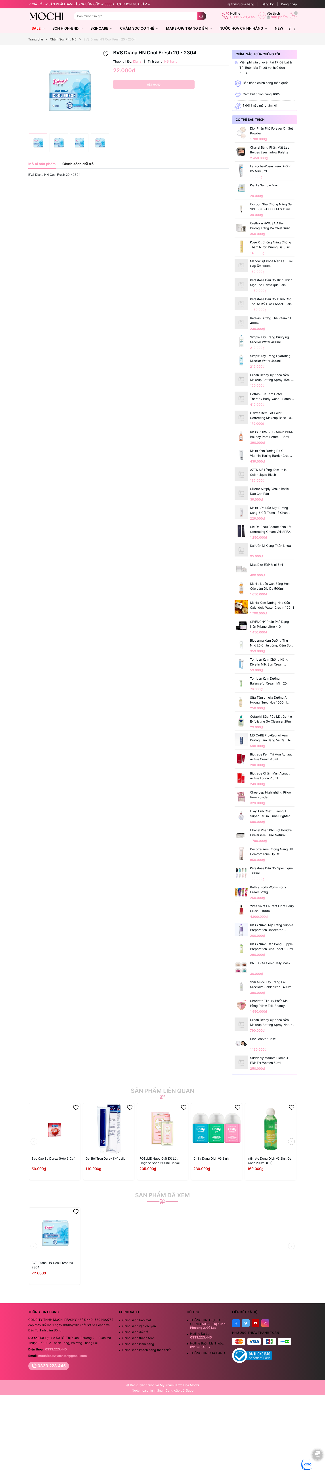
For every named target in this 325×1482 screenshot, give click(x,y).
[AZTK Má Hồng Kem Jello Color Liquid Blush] (241, 474)
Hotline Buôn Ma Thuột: (207, 1345)
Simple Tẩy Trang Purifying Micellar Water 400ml (269, 339)
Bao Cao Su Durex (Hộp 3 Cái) (53, 1158)
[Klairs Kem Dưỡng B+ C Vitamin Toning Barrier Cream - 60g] (241, 455)
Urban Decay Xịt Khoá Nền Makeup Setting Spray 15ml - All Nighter (271, 377)
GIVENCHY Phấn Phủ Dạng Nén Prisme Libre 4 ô (269, 624)
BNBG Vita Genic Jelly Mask (270, 963)
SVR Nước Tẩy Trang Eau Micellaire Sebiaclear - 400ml (271, 984)
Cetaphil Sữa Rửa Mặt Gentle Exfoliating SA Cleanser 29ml (271, 719)
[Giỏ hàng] (293, 15)
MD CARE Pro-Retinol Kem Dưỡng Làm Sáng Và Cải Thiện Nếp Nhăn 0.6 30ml (272, 738)
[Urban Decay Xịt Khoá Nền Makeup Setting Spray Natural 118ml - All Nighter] (241, 1024)
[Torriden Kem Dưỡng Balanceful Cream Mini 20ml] (241, 682)
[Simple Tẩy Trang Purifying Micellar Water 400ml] (241, 341)
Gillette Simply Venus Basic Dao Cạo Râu (269, 491)
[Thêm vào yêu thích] (105, 53)
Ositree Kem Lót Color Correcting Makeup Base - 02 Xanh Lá (271, 415)
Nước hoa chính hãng (148, 1390)
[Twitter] (246, 1323)
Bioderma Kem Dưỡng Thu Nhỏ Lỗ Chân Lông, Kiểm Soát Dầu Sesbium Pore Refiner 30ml (271, 643)
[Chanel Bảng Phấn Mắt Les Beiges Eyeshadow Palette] (241, 152)
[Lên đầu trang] (318, 1468)
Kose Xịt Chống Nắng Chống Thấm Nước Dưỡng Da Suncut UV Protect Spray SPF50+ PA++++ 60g (272, 245)
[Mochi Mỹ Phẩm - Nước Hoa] (49, 16)
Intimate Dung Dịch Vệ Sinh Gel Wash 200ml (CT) (269, 1161)
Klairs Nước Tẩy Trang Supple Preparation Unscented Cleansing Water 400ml (271, 927)
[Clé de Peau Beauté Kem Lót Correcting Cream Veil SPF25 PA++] (241, 531)
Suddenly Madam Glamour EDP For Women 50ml (269, 1060)
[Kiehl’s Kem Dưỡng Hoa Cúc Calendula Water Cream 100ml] (241, 607)
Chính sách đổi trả (135, 1332)
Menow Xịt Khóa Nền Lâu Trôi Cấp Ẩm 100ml (271, 263)
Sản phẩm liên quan (162, 1091)
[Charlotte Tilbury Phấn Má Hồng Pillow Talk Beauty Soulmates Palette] (241, 1005)
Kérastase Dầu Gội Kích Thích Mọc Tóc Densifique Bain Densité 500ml (271, 282)
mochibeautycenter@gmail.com (62, 1356)
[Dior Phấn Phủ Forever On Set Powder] (241, 132)
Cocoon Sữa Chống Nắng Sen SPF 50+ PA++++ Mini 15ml (271, 206)
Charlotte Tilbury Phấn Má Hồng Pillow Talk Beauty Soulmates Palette (269, 1003)
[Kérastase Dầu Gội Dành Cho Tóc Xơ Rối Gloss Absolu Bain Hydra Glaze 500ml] (241, 303)
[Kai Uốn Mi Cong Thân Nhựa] (241, 549)
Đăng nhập (289, 4)
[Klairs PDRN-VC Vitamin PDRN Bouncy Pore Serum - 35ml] (241, 436)
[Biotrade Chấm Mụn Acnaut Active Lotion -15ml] (241, 777)
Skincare (99, 28)
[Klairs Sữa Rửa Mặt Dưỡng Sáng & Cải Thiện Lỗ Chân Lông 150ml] (241, 512)
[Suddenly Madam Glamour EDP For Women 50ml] (241, 1062)
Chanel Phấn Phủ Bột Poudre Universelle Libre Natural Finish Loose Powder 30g (271, 833)
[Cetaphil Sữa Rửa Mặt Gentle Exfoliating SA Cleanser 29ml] (241, 720)
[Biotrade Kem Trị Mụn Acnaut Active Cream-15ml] (241, 758)
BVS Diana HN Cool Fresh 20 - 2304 (53, 1265)
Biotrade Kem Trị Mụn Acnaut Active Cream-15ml (271, 756)
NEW (279, 28)
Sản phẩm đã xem (162, 1195)
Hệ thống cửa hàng (240, 4)
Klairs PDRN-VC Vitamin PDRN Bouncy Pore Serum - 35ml (272, 434)
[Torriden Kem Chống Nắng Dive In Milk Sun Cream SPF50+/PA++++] (241, 663)
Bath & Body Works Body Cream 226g (268, 889)
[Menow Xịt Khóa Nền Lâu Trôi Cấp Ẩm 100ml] (241, 265)
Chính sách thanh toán (138, 1338)
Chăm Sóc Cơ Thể (137, 28)
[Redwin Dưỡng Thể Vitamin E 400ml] (241, 322)
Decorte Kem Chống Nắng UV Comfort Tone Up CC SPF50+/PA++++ (271, 852)
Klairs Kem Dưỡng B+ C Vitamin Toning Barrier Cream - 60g (272, 453)
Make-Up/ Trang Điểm (187, 28)
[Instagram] (265, 1323)
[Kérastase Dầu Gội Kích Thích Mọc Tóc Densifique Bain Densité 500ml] (241, 284)
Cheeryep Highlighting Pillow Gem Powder (270, 794)
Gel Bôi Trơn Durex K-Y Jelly (105, 1158)
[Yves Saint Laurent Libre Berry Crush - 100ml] (241, 910)
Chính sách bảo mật (136, 1320)
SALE (37, 28)
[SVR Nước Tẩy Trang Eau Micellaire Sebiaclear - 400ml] (241, 986)
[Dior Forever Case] (241, 1043)
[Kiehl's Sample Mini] (241, 188)
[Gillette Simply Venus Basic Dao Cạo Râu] (241, 493)
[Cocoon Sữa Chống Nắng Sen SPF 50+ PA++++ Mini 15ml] (241, 208)
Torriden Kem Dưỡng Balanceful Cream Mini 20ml (270, 681)
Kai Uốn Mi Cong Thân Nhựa (270, 545)
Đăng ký (268, 4)
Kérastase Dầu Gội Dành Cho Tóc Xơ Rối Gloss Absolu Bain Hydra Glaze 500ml (271, 301)
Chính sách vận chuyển (139, 1326)
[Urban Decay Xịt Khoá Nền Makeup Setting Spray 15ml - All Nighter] (241, 379)
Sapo (189, 1390)
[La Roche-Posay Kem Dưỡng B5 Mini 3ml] (241, 170)
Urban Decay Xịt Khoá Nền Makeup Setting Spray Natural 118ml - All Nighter (272, 1022)
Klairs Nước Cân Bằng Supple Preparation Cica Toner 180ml (271, 946)
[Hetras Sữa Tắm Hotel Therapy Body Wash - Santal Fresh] (241, 398)
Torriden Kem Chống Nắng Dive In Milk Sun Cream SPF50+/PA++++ (269, 662)
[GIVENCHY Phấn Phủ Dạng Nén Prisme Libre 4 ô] (241, 625)
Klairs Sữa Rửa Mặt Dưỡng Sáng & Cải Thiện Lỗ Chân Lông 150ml (269, 510)
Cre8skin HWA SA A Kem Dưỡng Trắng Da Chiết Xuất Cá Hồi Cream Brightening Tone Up (270, 226)
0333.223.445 (242, 17)
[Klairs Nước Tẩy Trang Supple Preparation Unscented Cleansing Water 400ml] (241, 929)
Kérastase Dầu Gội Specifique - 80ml (271, 870)
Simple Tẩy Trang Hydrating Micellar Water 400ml (270, 358)
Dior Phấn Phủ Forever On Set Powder (271, 130)
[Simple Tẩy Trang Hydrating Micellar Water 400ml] (241, 360)
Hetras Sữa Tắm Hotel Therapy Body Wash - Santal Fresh (270, 396)
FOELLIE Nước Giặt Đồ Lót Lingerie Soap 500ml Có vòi (160, 1161)
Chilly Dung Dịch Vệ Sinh (211, 1158)
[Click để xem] (69, 90)
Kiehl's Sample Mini (263, 185)
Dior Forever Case (263, 1039)
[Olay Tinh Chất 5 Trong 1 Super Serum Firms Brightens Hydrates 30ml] (241, 815)
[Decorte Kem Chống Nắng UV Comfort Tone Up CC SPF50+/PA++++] (241, 853)
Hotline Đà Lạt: (201, 1335)
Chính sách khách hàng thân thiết (146, 1350)
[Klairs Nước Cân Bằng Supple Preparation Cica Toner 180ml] (241, 948)
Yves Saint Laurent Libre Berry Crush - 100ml (272, 908)
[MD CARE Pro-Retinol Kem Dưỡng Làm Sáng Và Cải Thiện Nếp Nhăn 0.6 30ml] (241, 739)
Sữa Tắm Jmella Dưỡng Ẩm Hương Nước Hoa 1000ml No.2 (269, 700)
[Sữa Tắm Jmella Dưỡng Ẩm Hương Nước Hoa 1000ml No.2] (241, 701)
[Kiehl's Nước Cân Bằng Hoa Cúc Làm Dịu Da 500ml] (241, 588)
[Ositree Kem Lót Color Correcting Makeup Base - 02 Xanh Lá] (241, 417)
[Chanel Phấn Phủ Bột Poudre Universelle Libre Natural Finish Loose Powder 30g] (241, 834)
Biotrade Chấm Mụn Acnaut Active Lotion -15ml (270, 775)
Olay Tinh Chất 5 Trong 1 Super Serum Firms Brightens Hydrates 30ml (271, 813)
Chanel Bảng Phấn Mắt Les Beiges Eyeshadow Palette (269, 149)
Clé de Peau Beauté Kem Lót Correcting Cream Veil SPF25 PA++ (271, 529)
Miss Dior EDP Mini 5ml (266, 564)
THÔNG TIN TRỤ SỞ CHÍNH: (208, 1323)
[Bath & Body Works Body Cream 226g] (241, 891)
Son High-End (66, 28)
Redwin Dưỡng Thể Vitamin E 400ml (271, 320)
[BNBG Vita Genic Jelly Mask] (241, 967)
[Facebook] (236, 1323)
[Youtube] (255, 1323)
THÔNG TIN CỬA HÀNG (207, 1353)
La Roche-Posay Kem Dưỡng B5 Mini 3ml (270, 168)
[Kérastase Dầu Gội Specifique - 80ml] (241, 872)
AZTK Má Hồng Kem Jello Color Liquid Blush (268, 472)
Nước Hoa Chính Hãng (242, 28)
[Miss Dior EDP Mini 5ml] (241, 569)
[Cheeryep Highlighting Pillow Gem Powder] (241, 796)
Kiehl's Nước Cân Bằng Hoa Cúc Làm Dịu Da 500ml (270, 586)
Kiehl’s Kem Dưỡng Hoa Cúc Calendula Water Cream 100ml (272, 605)
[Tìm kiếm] (201, 16)
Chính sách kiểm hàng (138, 1344)
